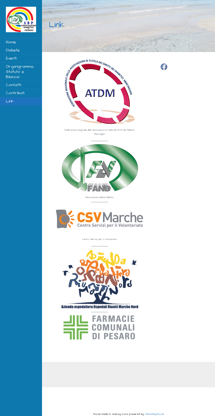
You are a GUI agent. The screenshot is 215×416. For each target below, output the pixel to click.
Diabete (13, 50)
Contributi (15, 93)
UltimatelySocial (154, 414)
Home (11, 42)
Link (10, 101)
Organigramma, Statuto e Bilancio (20, 72)
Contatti (13, 85)
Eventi (11, 58)
